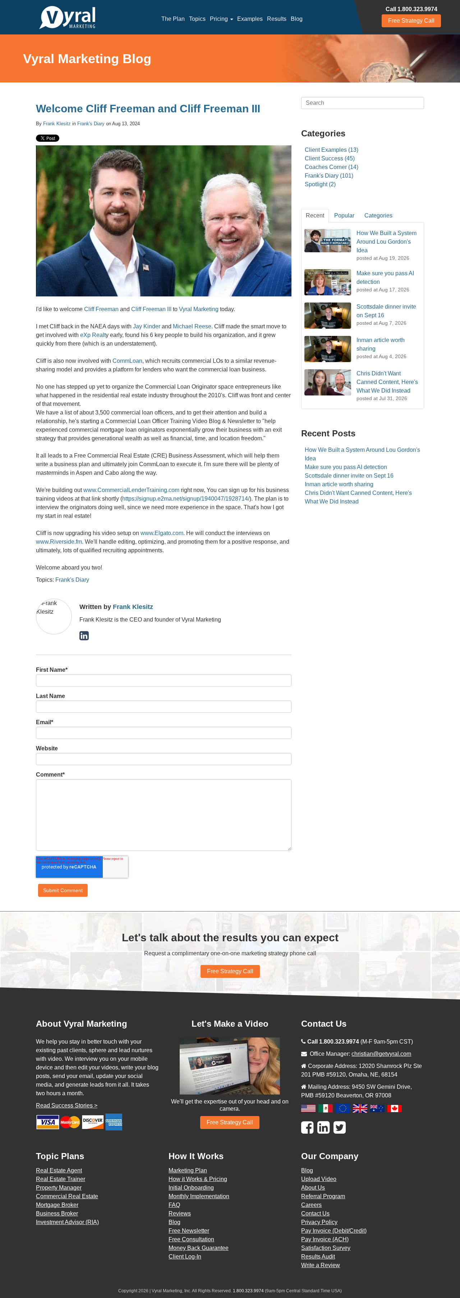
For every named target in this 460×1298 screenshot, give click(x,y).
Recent (315, 215)
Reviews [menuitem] (180, 1213)
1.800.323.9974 (248, 1290)
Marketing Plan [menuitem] (188, 1170)
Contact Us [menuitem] (315, 1213)
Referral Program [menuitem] (323, 1196)
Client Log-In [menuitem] (185, 1257)
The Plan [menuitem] (173, 19)
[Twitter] (340, 1127)
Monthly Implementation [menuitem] (199, 1196)
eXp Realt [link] (92, 335)
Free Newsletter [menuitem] (189, 1231)
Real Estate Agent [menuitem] (59, 1170)
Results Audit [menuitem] (318, 1257)
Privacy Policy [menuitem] (319, 1222)
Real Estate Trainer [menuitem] (60, 1179)
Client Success (330, 158)
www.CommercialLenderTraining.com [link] (131, 490)
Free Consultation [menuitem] (191, 1239)
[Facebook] (307, 1127)
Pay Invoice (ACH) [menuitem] (325, 1239)
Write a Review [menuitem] (320, 1265)
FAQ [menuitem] (174, 1205)
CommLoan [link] (127, 361)
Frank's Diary (91, 123)
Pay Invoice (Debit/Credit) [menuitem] (334, 1231)
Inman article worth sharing (339, 484)
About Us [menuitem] (313, 1188)
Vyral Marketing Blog (87, 58)
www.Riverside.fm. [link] (59, 542)
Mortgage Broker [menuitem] (57, 1205)
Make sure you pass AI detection (346, 467)
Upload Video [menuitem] (318, 1179)
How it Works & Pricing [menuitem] (198, 1179)
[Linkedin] (323, 1127)
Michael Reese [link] (192, 326)
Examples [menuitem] (250, 19)
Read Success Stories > (66, 1105)
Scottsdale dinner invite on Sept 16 (349, 476)
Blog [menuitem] (297, 19)
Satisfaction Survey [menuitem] (325, 1248)
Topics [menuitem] (197, 19)
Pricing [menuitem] (219, 19)
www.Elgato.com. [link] (163, 533)
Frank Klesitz (57, 123)
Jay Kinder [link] (146, 326)
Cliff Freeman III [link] (151, 309)
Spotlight (320, 184)
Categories (378, 215)
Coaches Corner (331, 167)
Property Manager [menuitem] (59, 1188)
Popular (344, 215)
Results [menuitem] (276, 19)
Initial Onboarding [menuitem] (191, 1188)
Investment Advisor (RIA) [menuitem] (67, 1222)
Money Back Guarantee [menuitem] (199, 1248)
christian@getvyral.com (381, 1054)
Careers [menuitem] (311, 1205)
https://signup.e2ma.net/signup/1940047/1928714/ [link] (185, 499)
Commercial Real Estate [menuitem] (67, 1196)
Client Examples (331, 150)
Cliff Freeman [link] (101, 309)
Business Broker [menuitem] (57, 1213)
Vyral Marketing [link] (198, 309)
